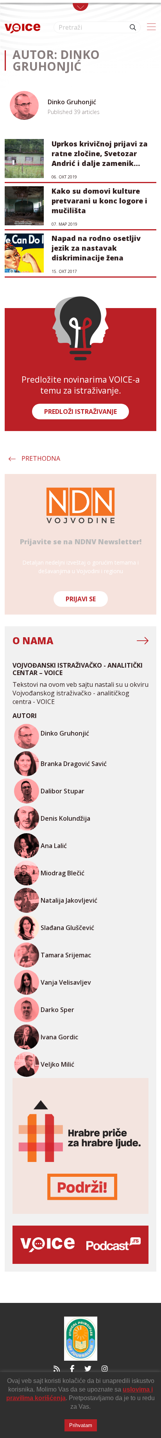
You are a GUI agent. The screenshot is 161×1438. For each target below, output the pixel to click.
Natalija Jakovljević (69, 900)
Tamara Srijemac (66, 955)
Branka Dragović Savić (74, 763)
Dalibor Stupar (62, 791)
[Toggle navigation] (80, 7)
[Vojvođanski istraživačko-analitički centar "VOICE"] (22, 27)
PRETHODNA (40, 458)
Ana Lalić (54, 845)
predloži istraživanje (80, 411)
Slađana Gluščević (67, 927)
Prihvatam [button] (80, 1425)
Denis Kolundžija (65, 818)
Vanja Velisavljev (66, 982)
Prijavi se (81, 599)
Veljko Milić (57, 1064)
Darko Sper (57, 1009)
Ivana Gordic (59, 1037)
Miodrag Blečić (62, 873)
